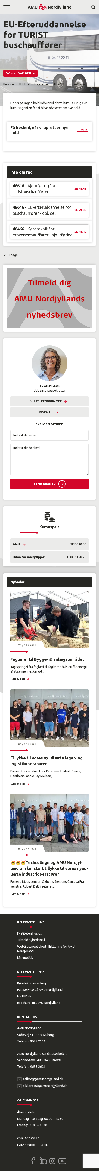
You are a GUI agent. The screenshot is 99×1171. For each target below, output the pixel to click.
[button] (15, 7)
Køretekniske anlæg (31, 983)
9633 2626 (38, 1066)
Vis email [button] (46, 412)
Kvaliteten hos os (29, 933)
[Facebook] (33, 1160)
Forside (8, 84)
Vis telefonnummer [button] (46, 401)
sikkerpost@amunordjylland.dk (45, 1086)
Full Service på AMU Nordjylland (40, 990)
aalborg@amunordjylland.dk (43, 1079)
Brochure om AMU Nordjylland (38, 1003)
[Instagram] (52, 1161)
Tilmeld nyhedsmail (31, 940)
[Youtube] (62, 1160)
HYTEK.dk (24, 996)
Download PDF (19, 73)
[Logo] (49, 7)
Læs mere (17, 679)
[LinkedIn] (43, 1160)
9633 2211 (38, 1041)
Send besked (44, 483)
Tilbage (12, 255)
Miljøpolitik (25, 957)
